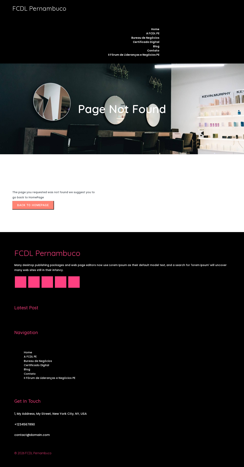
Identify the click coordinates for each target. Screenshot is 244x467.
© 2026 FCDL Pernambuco (32, 453)
